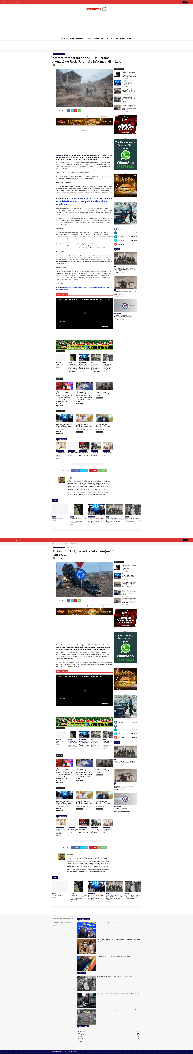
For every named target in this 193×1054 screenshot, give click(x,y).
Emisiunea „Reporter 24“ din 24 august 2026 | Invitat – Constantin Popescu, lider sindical (84, 427)
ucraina (101, 464)
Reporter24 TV (82, 362)
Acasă (53, 50)
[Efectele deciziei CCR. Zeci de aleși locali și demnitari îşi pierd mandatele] (86, 963)
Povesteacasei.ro (61, 439)
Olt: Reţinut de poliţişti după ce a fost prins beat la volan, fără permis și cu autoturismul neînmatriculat (72, 368)
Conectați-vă (134, 232)
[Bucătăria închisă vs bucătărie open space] (108, 446)
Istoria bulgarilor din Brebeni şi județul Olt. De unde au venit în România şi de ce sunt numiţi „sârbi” (95, 368)
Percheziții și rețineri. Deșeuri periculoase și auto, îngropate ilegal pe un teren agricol (116, 1009)
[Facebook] (68, 110)
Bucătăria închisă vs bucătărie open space (107, 454)
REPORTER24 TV (120, 38)
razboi (93, 464)
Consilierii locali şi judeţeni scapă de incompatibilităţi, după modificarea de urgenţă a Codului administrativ (123, 317)
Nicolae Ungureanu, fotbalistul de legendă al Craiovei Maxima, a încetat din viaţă (107, 367)
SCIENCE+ (129, 38)
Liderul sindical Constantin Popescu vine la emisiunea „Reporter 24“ (103, 427)
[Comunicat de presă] (61, 357)
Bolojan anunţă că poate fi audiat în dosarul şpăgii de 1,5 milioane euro (113, 922)
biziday (62, 283)
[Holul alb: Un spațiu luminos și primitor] (73, 446)
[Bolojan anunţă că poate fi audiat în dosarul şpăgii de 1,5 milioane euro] (86, 930)
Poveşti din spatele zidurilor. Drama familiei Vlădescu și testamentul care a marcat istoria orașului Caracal (129, 107)
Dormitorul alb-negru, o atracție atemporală (95, 454)
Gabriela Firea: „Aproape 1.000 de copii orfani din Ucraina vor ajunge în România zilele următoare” (84, 201)
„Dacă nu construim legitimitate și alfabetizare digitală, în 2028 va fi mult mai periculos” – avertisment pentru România (64, 397)
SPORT (107, 38)
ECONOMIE (89, 38)
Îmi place (135, 229)
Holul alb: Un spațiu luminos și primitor (73, 453)
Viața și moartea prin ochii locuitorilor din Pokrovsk (103, 394)
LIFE (102, 38)
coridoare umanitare (77, 464)
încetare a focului (86, 464)
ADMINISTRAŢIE (80, 38)
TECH (112, 38)
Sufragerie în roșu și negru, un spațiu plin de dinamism (84, 454)
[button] (135, 38)
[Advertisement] (96, 25)
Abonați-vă (134, 244)
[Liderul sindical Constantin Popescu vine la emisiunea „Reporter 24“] (104, 418)
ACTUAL (63, 38)
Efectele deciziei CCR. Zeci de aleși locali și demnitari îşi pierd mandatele (113, 956)
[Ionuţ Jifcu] (54, 65)
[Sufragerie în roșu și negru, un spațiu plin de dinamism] (84, 446)
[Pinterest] (75, 110)
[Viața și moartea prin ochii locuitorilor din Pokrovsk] (104, 386)
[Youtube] (59, 925)
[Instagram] (55, 925)
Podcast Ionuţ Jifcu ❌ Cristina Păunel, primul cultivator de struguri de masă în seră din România (84, 367)
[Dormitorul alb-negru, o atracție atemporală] (96, 446)
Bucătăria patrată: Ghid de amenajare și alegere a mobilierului (61, 454)
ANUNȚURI (59, 362)
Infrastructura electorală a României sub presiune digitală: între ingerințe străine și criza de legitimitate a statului (84, 396)
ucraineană (86, 172)
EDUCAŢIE (96, 38)
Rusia (58, 155)
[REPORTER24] (96, 9)
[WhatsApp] (79, 110)
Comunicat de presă (59, 365)
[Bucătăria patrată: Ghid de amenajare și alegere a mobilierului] (61, 446)
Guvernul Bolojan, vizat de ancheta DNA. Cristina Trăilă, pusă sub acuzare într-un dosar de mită (118, 939)
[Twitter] (72, 110)
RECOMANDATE (59, 405)
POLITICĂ (71, 38)
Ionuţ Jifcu (61, 64)
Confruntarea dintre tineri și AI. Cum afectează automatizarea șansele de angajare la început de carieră (118, 994)
